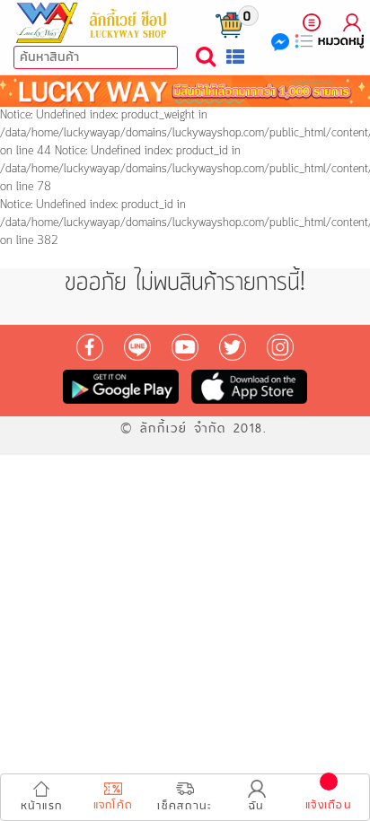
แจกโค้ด (113, 805)
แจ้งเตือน (328, 805)
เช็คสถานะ (184, 806)
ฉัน (257, 806)
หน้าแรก (42, 806)
